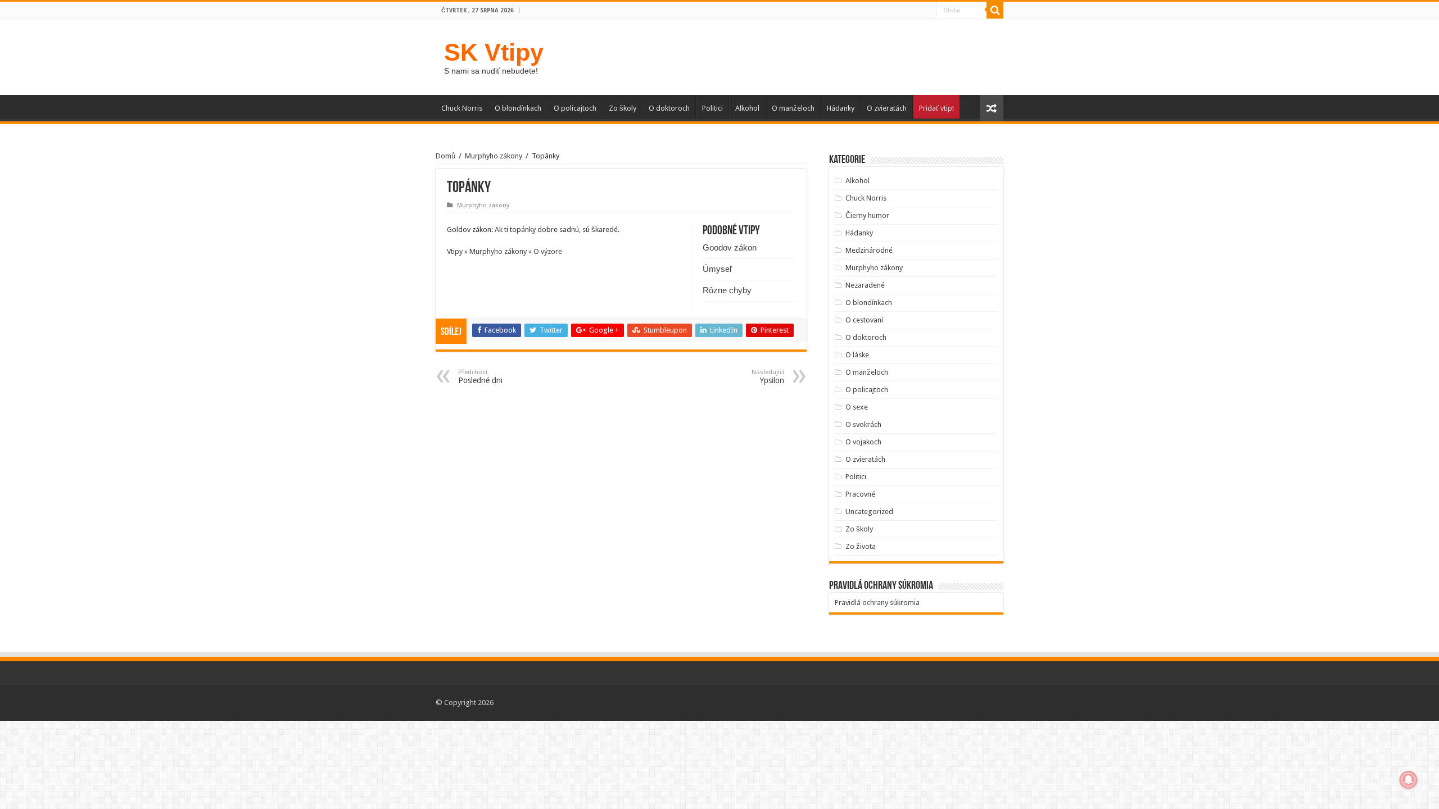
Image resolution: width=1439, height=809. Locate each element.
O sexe (856, 407)
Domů (445, 156)
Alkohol (747, 108)
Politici (712, 108)
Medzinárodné (869, 250)
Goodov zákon (730, 247)
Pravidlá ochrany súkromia (877, 602)
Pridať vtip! (936, 108)
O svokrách (863, 424)
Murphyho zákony (493, 156)
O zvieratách (887, 108)
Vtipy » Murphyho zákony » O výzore (504, 251)
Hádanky (840, 108)
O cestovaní (864, 320)
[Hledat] (995, 10)
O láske (857, 355)
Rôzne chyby (727, 290)
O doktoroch (669, 108)
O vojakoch (863, 442)
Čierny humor (867, 215)
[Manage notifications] (1409, 780)
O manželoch (793, 108)
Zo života (860, 546)
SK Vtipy (494, 52)
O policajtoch (575, 108)
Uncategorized (869, 511)
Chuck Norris (461, 108)
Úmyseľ (717, 269)
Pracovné (860, 494)
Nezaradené (865, 285)
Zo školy (622, 108)
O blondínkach (518, 108)
